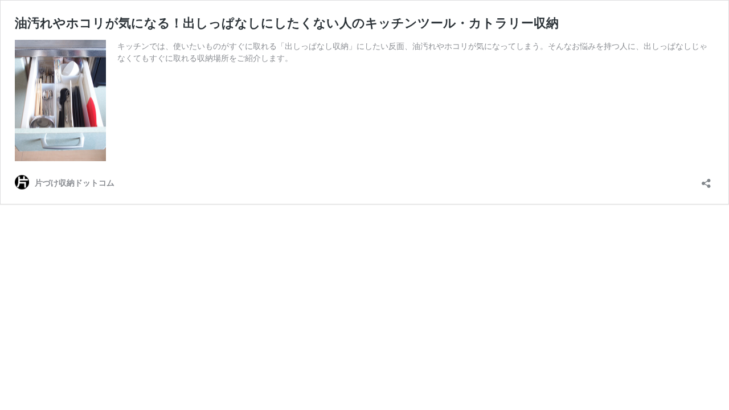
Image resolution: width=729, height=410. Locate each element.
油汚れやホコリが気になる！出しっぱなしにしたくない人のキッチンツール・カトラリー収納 (287, 22)
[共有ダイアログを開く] (706, 179)
